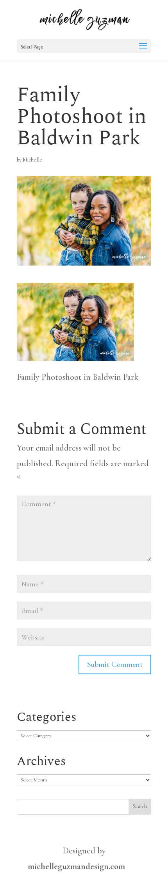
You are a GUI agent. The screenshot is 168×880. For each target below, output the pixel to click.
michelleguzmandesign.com (76, 866)
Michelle (32, 159)
